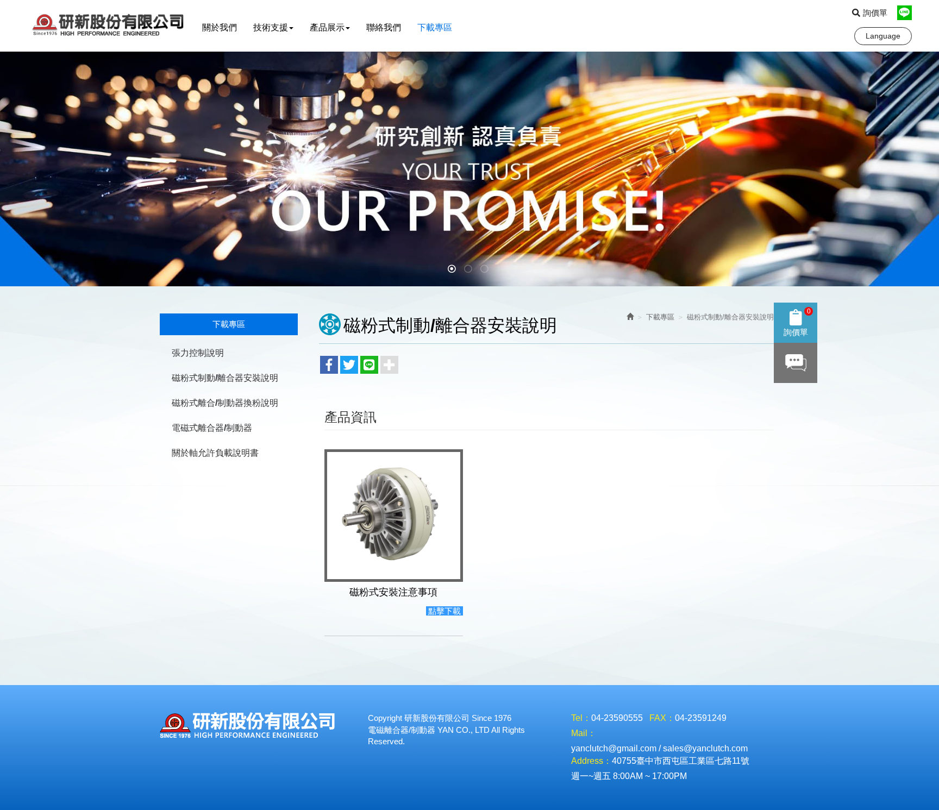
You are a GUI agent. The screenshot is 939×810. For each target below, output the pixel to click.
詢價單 (875, 12)
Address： (591, 760)
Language (883, 36)
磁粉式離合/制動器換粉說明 (225, 402)
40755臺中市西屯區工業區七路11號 (680, 760)
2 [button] (469, 270)
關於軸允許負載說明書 (215, 452)
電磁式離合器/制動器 (212, 427)
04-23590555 (617, 718)
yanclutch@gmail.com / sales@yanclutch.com (659, 748)
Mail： (583, 733)
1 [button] (453, 270)
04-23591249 (701, 718)
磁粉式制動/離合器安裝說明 (225, 377)
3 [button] (485, 270)
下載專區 (660, 317)
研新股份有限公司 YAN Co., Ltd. (110, 26)
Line (904, 12)
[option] (469, 169)
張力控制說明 (198, 352)
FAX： (662, 718)
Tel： (581, 718)
